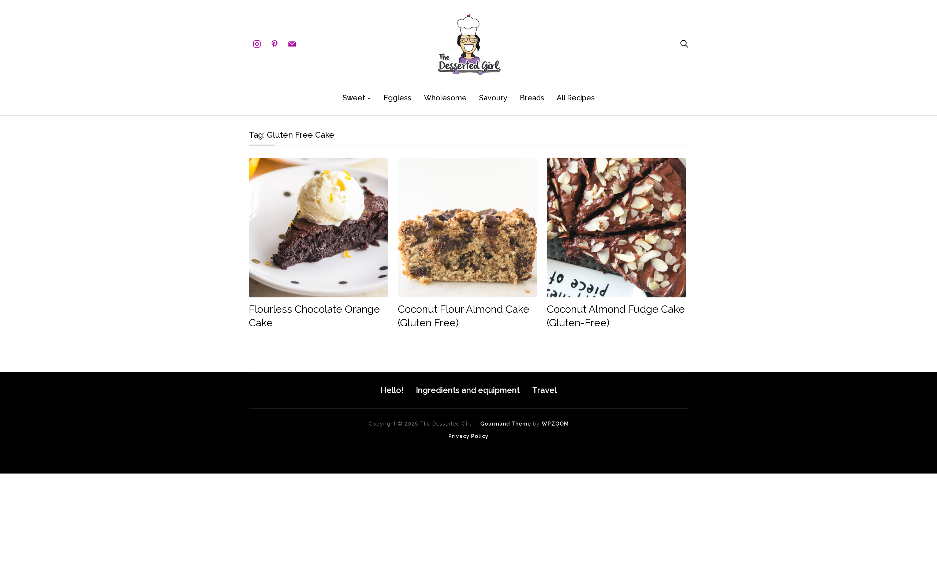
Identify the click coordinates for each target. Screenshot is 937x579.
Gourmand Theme (505, 424)
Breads (532, 97)
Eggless (397, 97)
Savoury (493, 97)
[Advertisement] (219, 525)
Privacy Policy (468, 436)
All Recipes (576, 97)
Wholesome (445, 97)
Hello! (391, 390)
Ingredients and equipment (468, 390)
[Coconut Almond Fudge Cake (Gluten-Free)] (616, 163)
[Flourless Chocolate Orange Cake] (318, 163)
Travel (544, 390)
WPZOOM (555, 424)
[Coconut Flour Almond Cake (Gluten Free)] (467, 163)
